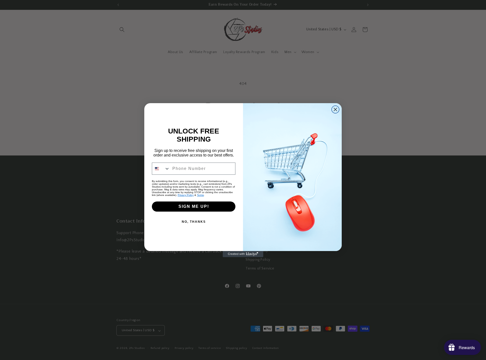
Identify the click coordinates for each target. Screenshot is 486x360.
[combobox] (161, 168)
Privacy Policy (186, 195)
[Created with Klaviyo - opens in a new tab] (243, 254)
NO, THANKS (194, 221)
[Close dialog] (335, 109)
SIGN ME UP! (193, 206)
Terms (200, 195)
